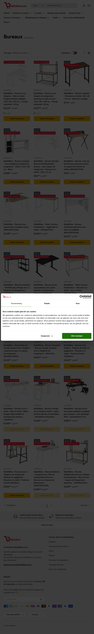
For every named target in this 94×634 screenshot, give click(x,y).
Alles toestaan (76, 336)
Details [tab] (47, 303)
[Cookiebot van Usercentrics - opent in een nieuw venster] (81, 297)
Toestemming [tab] (16, 303)
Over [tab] (78, 303)
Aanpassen (45, 336)
